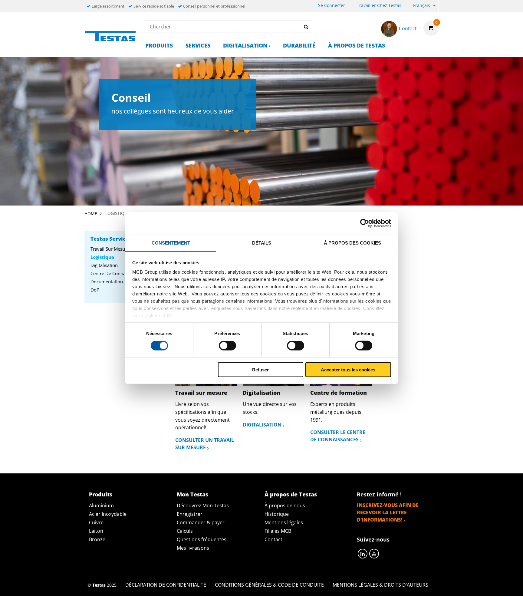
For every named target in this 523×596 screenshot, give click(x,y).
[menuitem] (331, 6)
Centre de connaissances (116, 273)
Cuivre (96, 522)
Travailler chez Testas (379, 5)
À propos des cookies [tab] (352, 242)
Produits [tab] (100, 494)
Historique (277, 514)
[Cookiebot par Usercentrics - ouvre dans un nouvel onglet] (364, 223)
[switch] (227, 346)
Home (90, 213)
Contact (273, 539)
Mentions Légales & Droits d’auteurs (380, 584)
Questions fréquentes (201, 539)
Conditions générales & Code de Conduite (269, 584)
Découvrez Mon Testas (203, 505)
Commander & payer (201, 522)
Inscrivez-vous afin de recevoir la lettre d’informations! (388, 512)
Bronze (97, 539)
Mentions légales (284, 522)
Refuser (260, 369)
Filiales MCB (278, 531)
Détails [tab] (261, 242)
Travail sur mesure (109, 249)
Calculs (185, 531)
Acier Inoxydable (108, 514)
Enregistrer (189, 514)
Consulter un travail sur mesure (204, 444)
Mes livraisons (193, 548)
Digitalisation (245, 45)
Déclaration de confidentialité (165, 584)
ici (170, 315)
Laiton (96, 531)
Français (421, 5)
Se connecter (331, 5)
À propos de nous (285, 505)
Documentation (106, 281)
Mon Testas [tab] (192, 494)
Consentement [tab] (171, 242)
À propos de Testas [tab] (291, 494)
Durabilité (299, 45)
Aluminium (101, 505)
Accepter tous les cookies (348, 369)
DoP (94, 290)
